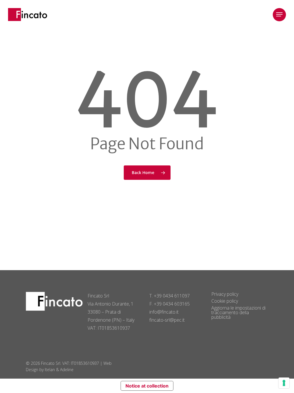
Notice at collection (147, 386)
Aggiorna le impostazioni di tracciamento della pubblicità (238, 312)
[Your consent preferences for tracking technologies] (283, 382)
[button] (279, 15)
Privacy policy (224, 294)
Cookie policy (224, 301)
